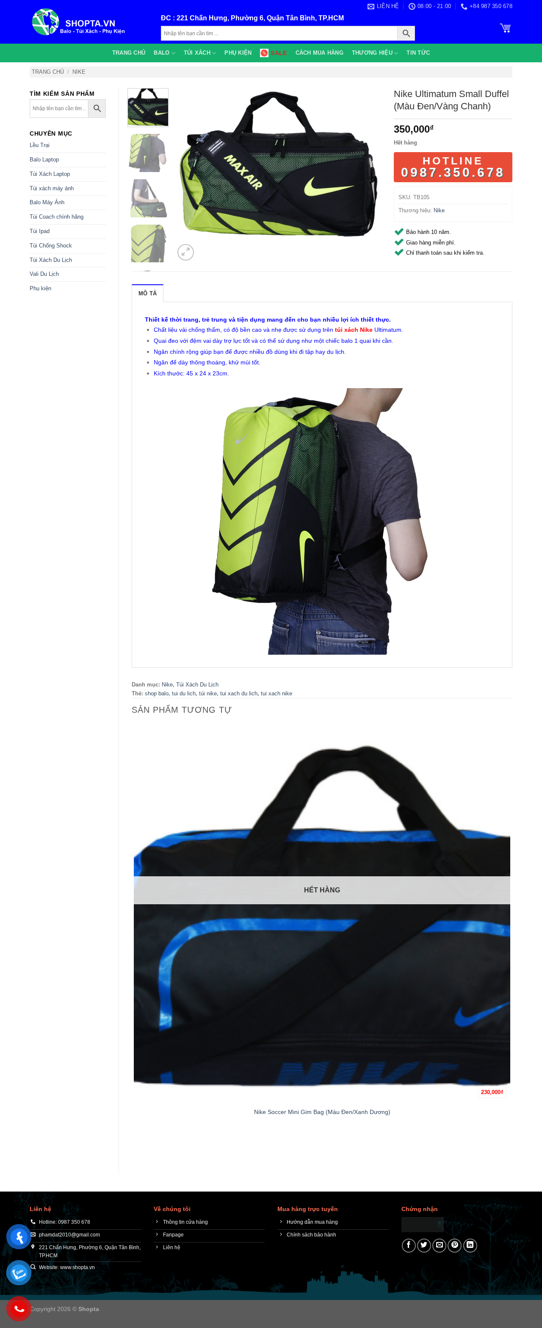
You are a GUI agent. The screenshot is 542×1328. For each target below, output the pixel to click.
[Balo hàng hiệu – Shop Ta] (89, 21)
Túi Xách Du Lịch (51, 260)
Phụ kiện (238, 53)
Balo (161, 53)
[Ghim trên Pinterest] (455, 1246)
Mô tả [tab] (147, 293)
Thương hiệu (372, 53)
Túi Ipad (40, 231)
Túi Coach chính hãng (56, 217)
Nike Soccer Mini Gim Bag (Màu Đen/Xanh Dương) (322, 1112)
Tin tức (418, 53)
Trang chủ (128, 53)
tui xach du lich (238, 693)
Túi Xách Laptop (50, 174)
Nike (79, 72)
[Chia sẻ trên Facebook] (409, 1246)
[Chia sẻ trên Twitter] (424, 1246)
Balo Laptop (44, 159)
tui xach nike (276, 693)
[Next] (206, 247)
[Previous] (135, 1147)
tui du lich (184, 693)
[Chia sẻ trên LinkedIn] (470, 1246)
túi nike (208, 693)
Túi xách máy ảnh (52, 188)
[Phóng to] (185, 252)
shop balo (157, 693)
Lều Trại (40, 145)
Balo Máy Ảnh (47, 202)
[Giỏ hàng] (505, 27)
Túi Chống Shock (51, 245)
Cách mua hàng (319, 53)
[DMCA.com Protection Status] (422, 1224)
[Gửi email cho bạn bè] (439, 1246)
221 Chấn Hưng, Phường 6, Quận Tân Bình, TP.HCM (260, 18)
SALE (279, 53)
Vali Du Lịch (44, 274)
